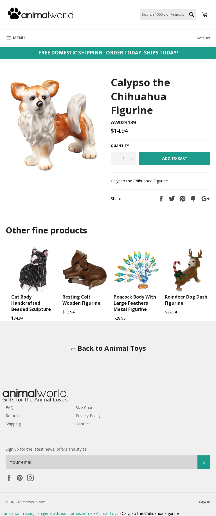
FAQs (10, 407)
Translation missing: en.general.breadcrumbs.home (46, 513)
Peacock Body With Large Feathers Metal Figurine (135, 303)
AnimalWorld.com (31, 502)
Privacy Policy (88, 415)
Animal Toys (107, 513)
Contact (83, 423)
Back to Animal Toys (111, 348)
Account (203, 37)
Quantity (120, 146)
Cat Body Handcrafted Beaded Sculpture (31, 303)
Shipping (13, 423)
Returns (13, 415)
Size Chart (85, 407)
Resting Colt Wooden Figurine (81, 300)
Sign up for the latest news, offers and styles (46, 449)
